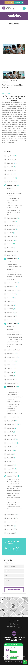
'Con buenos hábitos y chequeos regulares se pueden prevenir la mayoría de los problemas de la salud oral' (14, 507)
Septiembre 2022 (13, 424)
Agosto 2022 (11, 428)
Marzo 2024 (11, 312)
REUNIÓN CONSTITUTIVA (13, 191)
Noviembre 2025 (13, 218)
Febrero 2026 (12, 178)
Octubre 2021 (12, 439)
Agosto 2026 (12, 156)
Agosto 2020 (12, 522)
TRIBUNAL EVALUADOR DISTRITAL (14, 401)
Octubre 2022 (12, 421)
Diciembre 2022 (13, 387)
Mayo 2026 (11, 167)
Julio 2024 (11, 298)
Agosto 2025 (12, 229)
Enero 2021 (11, 472)
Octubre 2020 (12, 518)
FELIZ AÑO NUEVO (11, 262)
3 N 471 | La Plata (15, 621)
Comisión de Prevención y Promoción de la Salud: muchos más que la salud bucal (13, 496)
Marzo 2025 (11, 248)
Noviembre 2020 (12, 514)
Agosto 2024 (12, 294)
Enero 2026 (11, 181)
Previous (5, 49)
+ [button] (2, 599)
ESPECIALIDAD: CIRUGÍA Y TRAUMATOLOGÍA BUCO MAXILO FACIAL (15, 344)
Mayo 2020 (11, 525)
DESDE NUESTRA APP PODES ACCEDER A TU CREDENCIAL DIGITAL (13, 212)
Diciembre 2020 (13, 476)
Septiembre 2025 (13, 225)
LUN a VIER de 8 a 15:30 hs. (14, 627)
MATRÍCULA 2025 (11, 279)
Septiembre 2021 (13, 443)
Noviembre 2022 (13, 417)
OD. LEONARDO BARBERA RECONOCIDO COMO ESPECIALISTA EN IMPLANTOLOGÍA (13, 408)
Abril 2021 (10, 461)
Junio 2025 (11, 236)
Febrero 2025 (12, 251)
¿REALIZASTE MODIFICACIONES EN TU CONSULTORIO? (14, 206)
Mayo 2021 (11, 458)
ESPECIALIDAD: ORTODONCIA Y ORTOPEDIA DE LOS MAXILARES (14, 275)
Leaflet (14, 616)
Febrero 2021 (11, 469)
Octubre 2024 (12, 286)
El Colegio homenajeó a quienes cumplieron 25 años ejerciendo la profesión (14, 481)
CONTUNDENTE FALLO (12, 390)
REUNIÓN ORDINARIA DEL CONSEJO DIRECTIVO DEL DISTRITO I (13, 201)
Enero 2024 (11, 320)
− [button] (2, 602)
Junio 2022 (11, 435)
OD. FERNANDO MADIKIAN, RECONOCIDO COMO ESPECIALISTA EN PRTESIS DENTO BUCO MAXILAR (15, 396)
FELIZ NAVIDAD (10, 188)
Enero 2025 (11, 255)
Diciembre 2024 (13, 258)
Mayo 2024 (11, 305)
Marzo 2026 (11, 174)
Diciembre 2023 (13, 323)
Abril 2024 (11, 309)
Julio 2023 (11, 365)
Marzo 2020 (11, 529)
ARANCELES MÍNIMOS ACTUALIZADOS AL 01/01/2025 (14, 265)
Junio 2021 (11, 454)
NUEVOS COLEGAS (11, 272)
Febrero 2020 (11, 533)
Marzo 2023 (11, 379)
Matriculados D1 (19, 2)
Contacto (9, 2)
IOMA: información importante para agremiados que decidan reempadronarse (14, 488)
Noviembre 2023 (13, 350)
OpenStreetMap (20, 616)
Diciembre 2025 (13, 185)
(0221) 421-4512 (13, 541)
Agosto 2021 (11, 446)
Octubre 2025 (12, 222)
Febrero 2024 (12, 316)
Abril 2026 (10, 170)
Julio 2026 (11, 159)
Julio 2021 (11, 450)
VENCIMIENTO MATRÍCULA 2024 (14, 334)
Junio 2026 (11, 163)
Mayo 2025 (11, 240)
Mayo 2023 (11, 372)
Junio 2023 (11, 368)
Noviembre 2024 (13, 283)
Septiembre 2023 (13, 357)
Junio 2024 (11, 301)
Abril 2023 (11, 376)
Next (23, 49)
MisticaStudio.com (15, 661)
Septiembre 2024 (13, 290)
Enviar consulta (14, 590)
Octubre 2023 (12, 353)
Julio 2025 (11, 233)
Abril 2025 (11, 244)
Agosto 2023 (12, 361)
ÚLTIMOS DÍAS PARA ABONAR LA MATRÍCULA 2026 (14, 195)
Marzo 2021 (11, 465)
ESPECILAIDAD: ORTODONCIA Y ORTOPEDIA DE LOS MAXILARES (14, 338)
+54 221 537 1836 (13, 548)
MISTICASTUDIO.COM (8, 659)
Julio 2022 (11, 432)
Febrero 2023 (12, 383)
